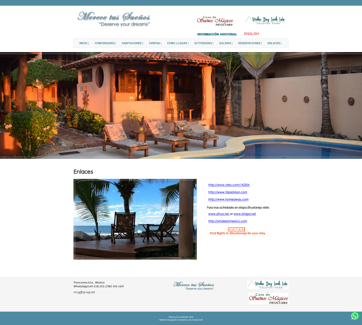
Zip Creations (194, 320)
